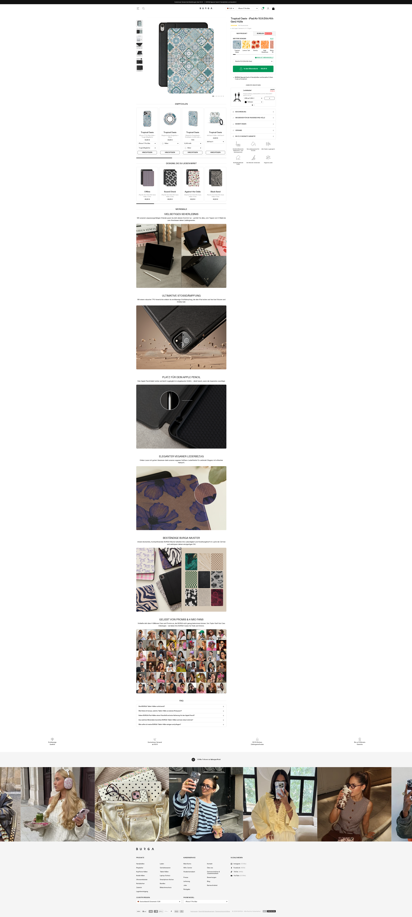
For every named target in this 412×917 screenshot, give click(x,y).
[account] (268, 8)
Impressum (194, 911)
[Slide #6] (223, 96)
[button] (239, 25)
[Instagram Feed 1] (206, 804)
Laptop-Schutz (165, 875)
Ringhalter (139, 868)
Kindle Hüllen (140, 875)
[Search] (143, 8)
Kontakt (209, 864)
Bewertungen (211, 877)
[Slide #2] (216, 96)
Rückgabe (186, 889)
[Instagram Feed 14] (132, 804)
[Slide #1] (214, 96)
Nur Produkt (242, 33)
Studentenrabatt (189, 872)
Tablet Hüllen (164, 872)
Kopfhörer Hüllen (142, 872)
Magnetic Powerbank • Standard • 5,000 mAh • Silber (192, 136)
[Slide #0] (213, 96)
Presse (185, 877)
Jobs (185, 885)
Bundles (264, 33)
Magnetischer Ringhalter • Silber (170, 136)
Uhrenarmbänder (142, 879)
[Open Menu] (138, 8)
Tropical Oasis (147, 132)
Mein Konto (187, 864)
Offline (147, 192)
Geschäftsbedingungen (206, 911)
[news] (262, 8)
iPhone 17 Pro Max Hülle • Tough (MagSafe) (147, 136)
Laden (162, 864)
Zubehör (139, 887)
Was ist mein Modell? (265, 57)
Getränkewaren (165, 868)
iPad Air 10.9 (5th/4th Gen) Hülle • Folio (147, 195)
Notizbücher (140, 883)
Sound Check (170, 192)
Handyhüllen (140, 864)
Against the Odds (193, 192)
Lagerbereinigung (142, 891)
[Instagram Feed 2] (280, 804)
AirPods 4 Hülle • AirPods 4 (215, 135)
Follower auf (208, 759)
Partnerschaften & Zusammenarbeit (213, 872)
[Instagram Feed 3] (354, 804)
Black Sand (215, 192)
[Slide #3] (218, 96)
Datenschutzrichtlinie (222, 911)
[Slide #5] (221, 96)
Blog (208, 881)
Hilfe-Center (187, 868)
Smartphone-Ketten (167, 879)
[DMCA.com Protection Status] (269, 911)
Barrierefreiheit (212, 885)
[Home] (206, 8)
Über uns (210, 868)
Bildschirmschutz (165, 887)
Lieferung (186, 881)
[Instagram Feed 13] (58, 804)
